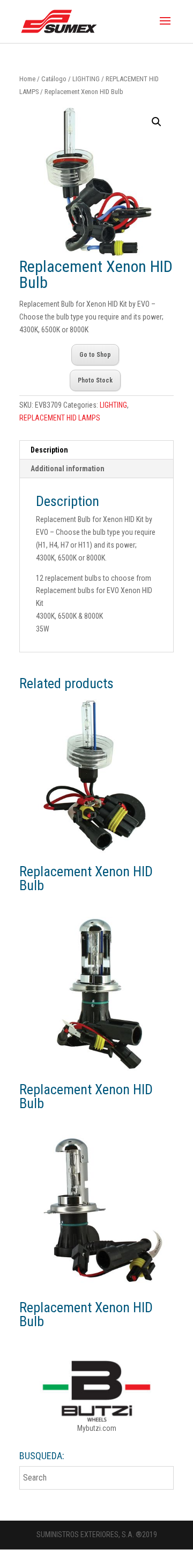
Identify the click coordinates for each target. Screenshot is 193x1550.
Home (27, 79)
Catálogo (53, 79)
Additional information (68, 468)
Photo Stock (95, 380)
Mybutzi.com (96, 1428)
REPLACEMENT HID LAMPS (59, 418)
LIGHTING (86, 79)
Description (49, 450)
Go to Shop (95, 355)
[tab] (96, 450)
